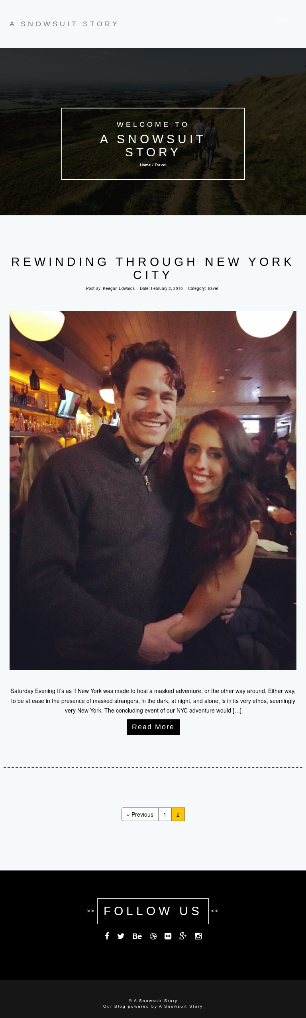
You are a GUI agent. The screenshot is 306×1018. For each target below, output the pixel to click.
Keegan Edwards (119, 288)
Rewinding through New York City (153, 268)
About (286, 20)
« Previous (140, 814)
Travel (212, 288)
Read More (153, 727)
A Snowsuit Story (153, 145)
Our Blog (114, 1006)
